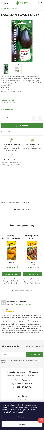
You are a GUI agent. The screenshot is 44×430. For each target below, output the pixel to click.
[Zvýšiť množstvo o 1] (40, 118)
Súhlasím (22, 424)
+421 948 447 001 (23, 387)
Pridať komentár (22, 210)
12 (27, 290)
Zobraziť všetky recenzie (23, 304)
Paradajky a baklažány (8, 100)
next (42, 255)
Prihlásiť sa (34, 354)
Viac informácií (17, 412)
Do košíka (23, 126)
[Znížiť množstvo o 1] (33, 118)
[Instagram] (25, 400)
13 (28, 290)
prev (1, 255)
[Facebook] (20, 400)
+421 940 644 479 (23, 383)
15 (31, 290)
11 (26, 290)
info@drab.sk (24, 380)
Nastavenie (22, 417)
